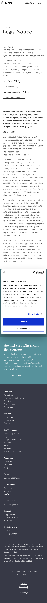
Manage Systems (11, 504)
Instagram (8, 491)
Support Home (10, 514)
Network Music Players (14, 398)
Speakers (8, 401)
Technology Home (11, 433)
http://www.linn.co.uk (28, 149)
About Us (8, 461)
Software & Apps (11, 517)
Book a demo (16, 375)
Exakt (6, 445)
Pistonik (7, 442)
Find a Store (9, 420)
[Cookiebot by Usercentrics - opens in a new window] (33, 272)
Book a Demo (9, 417)
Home (7, 27)
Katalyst (7, 448)
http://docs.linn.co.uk (11, 152)
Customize (22, 329)
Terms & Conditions (30, 571)
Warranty (8, 520)
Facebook (8, 488)
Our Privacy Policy (10, 86)
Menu (40, 3)
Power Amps (9, 404)
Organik (7, 436)
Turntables (8, 395)
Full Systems (9, 407)
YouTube (7, 494)
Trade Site (8, 531)
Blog (6, 467)
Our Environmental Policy (14, 97)
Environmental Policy (23, 574)
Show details (33, 314)
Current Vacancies (12, 478)
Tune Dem (8, 464)
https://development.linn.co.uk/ (16, 155)
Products (28, 3)
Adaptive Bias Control (13, 439)
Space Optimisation (12, 451)
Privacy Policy (15, 571)
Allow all (23, 321)
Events (7, 423)
